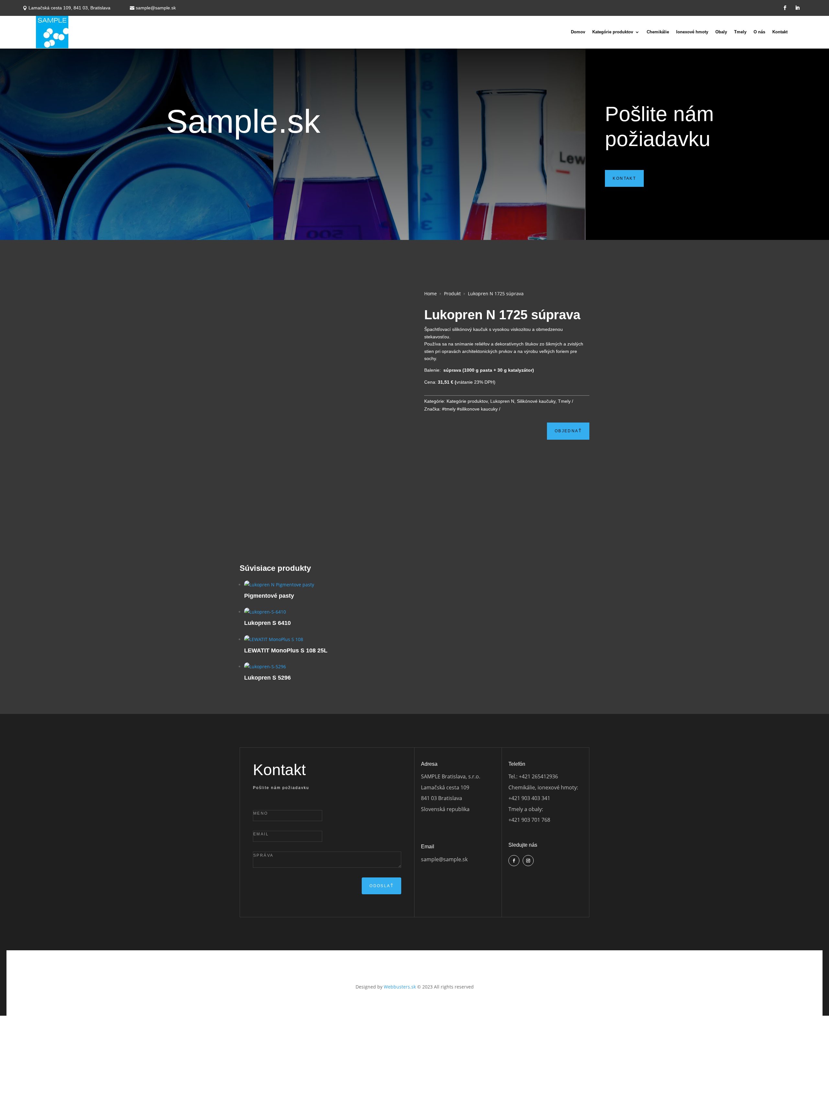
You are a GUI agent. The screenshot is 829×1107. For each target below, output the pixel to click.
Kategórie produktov (612, 32)
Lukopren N (502, 401)
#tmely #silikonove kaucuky (470, 409)
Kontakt (780, 32)
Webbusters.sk (400, 987)
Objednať (568, 431)
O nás (759, 32)
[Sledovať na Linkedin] (797, 7)
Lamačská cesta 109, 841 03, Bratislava (69, 8)
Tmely (740, 32)
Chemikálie (658, 32)
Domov (578, 32)
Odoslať (381, 886)
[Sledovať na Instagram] (528, 860)
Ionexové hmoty (692, 32)
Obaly (721, 32)
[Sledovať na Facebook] (784, 7)
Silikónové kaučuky (536, 401)
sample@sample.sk (156, 8)
